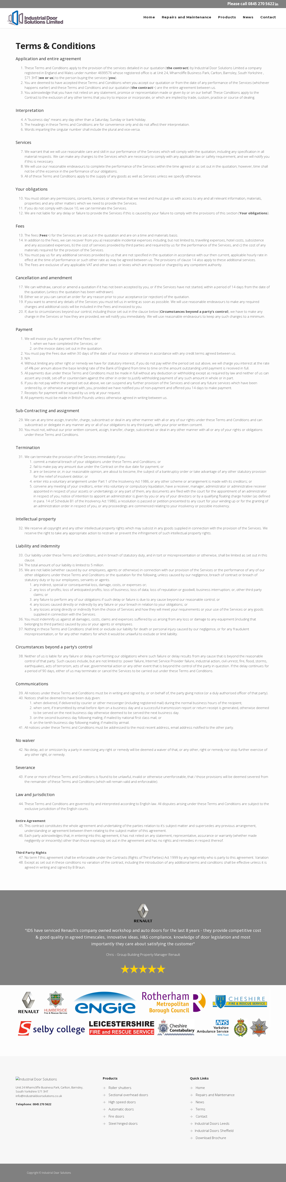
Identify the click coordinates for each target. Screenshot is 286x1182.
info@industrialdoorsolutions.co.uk (39, 1096)
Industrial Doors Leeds (212, 1123)
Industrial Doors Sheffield (214, 1130)
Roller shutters (120, 1087)
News (248, 17)
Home (149, 17)
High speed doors (122, 1102)
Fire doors (116, 1116)
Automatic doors (121, 1109)
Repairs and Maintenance (186, 17)
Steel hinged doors (123, 1123)
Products (227, 17)
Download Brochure (211, 1137)
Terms (200, 1109)
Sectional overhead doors (128, 1095)
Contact (268, 17)
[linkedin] (277, 4)
